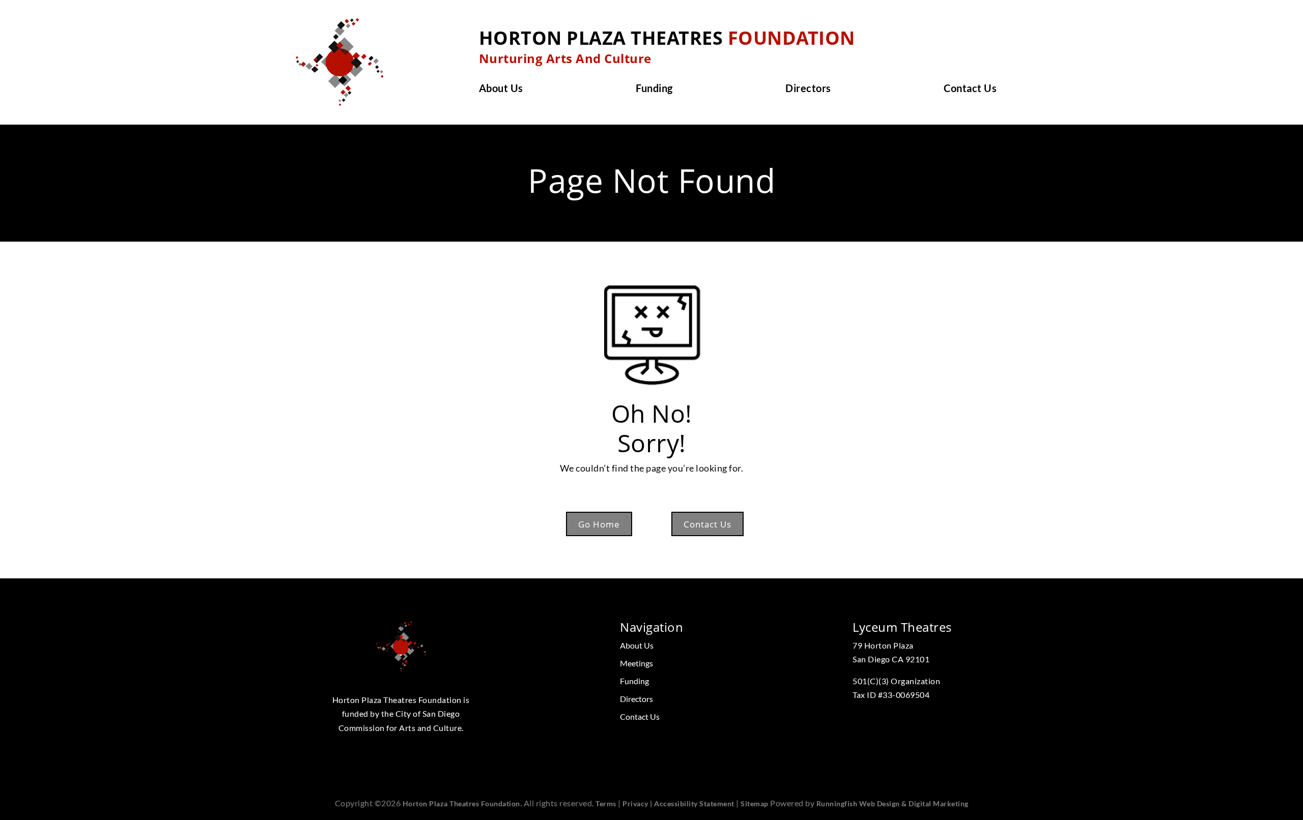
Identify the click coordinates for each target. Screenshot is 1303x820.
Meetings (636, 663)
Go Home (599, 524)
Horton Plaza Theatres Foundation (461, 803)
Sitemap (755, 803)
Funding (654, 89)
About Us (501, 89)
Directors (808, 89)
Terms (606, 803)
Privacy (635, 803)
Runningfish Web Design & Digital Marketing (892, 803)
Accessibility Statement (694, 803)
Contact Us (970, 89)
